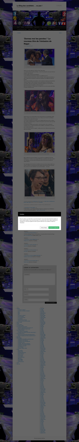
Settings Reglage (44, 227)
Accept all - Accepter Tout (53, 227)
